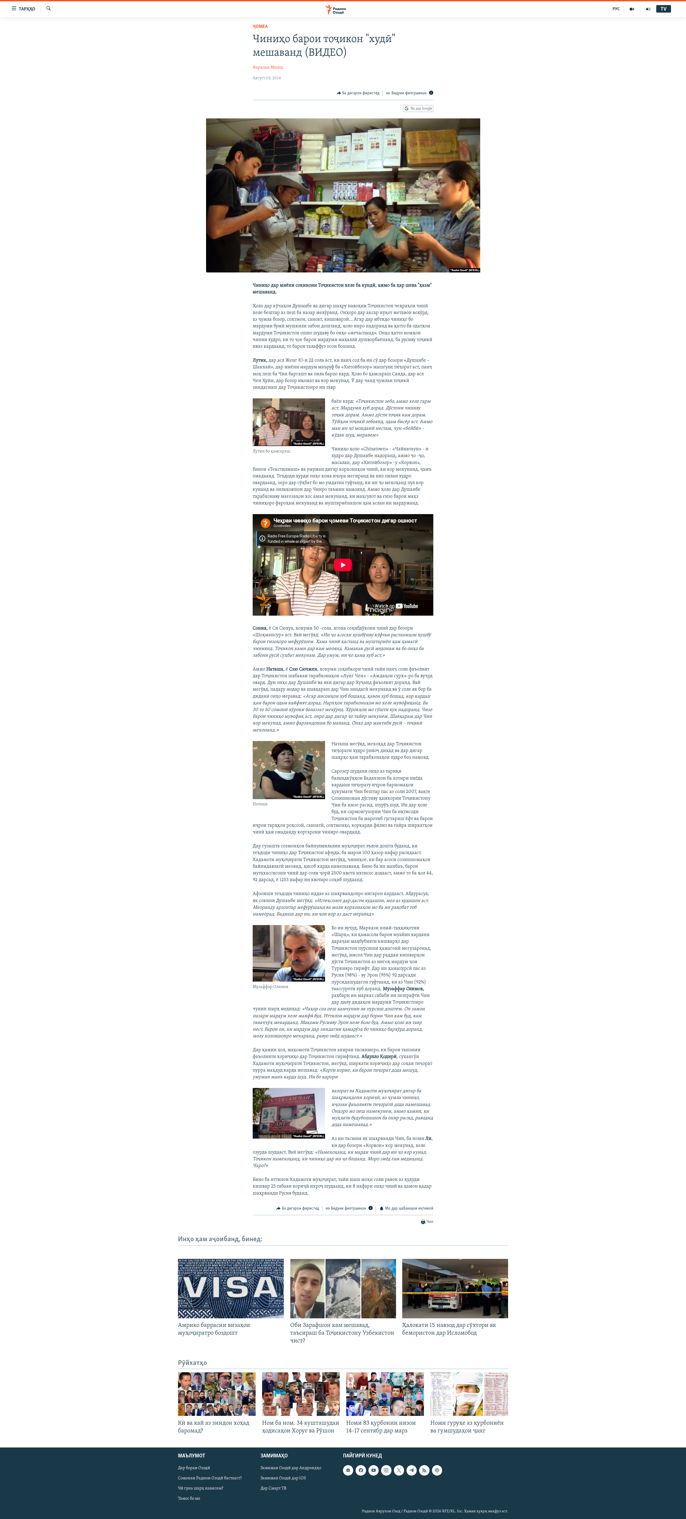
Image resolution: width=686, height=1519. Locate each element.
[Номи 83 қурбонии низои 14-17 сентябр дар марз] (385, 1394)
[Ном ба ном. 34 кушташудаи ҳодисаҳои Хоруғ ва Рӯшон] (301, 1394)
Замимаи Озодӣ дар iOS (283, 1478)
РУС (616, 9)
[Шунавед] (648, 9)
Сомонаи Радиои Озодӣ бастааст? (210, 1478)
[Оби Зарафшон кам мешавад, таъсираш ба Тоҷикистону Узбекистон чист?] (343, 1288)
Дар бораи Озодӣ (194, 1468)
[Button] (358, 93)
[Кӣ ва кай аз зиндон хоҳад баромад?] (217, 1394)
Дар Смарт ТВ (273, 1488)
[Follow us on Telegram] (412, 1470)
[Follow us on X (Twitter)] (399, 1470)
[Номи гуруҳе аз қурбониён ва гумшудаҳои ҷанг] (469, 1394)
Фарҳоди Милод (268, 67)
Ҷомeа (260, 26)
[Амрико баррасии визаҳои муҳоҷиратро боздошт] (231, 1288)
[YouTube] (632, 9)
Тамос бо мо (189, 1498)
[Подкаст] (437, 1470)
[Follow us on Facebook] (361, 1470)
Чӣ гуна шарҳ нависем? (200, 1488)
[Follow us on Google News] (348, 1470)
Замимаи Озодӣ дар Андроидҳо (290, 1468)
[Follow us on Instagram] (386, 1470)
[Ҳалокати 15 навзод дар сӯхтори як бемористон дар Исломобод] (455, 1288)
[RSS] (424, 1470)
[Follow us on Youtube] (373, 1470)
